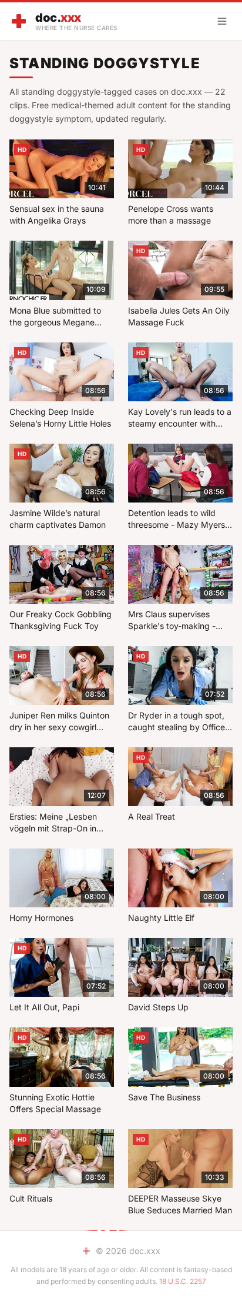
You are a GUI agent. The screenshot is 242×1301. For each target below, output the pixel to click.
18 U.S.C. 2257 (182, 1281)
